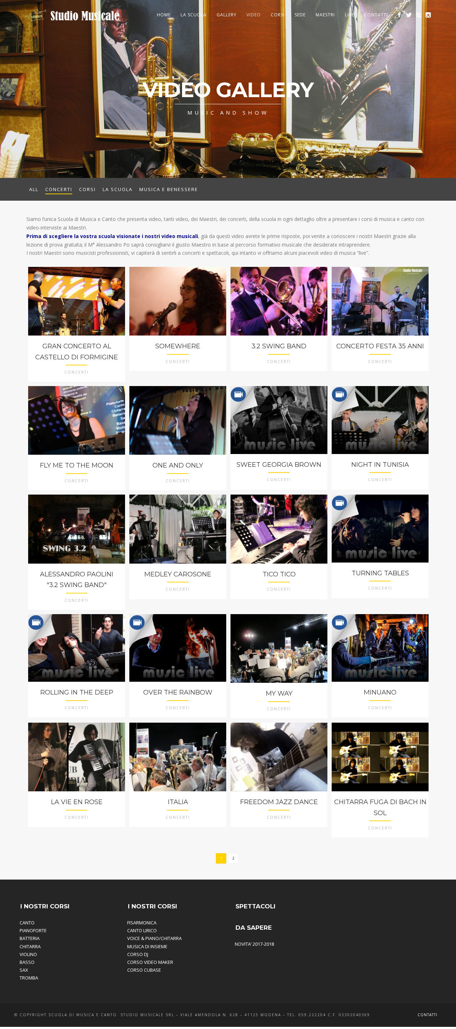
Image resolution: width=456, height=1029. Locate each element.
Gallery (227, 15)
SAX (24, 970)
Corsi (278, 15)
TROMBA (29, 978)
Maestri (325, 15)
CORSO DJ (137, 954)
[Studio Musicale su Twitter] (408, 14)
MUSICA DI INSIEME (147, 946)
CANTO (27, 922)
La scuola (118, 189)
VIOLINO (28, 954)
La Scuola (194, 15)
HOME (164, 15)
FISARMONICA (141, 922)
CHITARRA (30, 946)
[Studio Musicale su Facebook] (399, 14)
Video (254, 15)
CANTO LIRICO (142, 930)
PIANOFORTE (33, 930)
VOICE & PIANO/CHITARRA (154, 938)
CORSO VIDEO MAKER (150, 962)
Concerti (58, 189)
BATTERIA (30, 938)
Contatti (376, 15)
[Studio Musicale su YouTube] (418, 14)
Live (349, 15)
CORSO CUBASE (144, 970)
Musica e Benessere (168, 189)
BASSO (27, 962)
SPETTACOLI (255, 906)
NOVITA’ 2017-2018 (254, 944)
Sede (300, 15)
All (33, 189)
